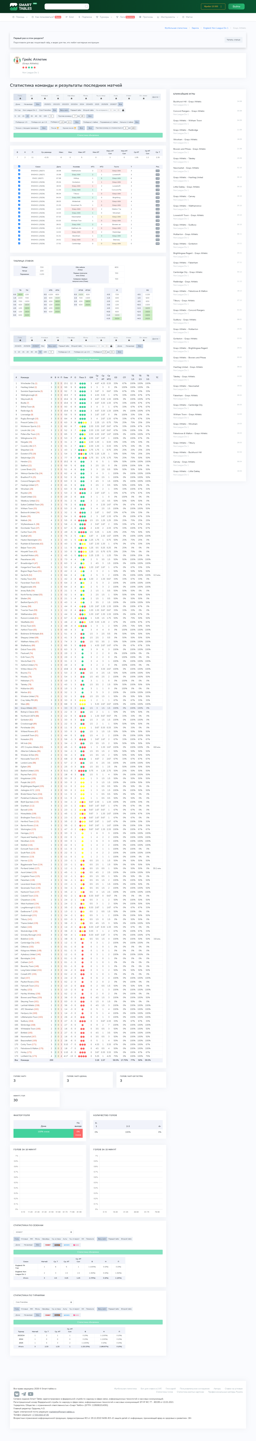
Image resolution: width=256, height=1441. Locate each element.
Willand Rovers (27, 731)
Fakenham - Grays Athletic (185, 395)
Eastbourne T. (26, 911)
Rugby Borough (27, 418)
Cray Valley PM (27, 700)
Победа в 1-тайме (90, 122)
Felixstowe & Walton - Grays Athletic (190, 433)
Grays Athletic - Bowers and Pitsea (189, 357)
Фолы (85, 95)
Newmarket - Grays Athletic (186, 168)
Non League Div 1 (30, 72)
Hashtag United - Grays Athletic (188, 367)
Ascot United (26, 872)
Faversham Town (28, 583)
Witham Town (27, 508)
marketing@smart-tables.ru (62, 1411)
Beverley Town (27, 966)
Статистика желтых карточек (190, 1391)
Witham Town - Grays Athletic (187, 414)
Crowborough (27, 723)
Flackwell (25, 653)
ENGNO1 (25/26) (38, 182)
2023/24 (74, 104)
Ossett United (26, 497)
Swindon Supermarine (30, 391)
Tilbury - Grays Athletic (184, 300)
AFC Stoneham (27, 1009)
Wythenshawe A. (28, 524)
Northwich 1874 (28, 716)
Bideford (24, 939)
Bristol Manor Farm (29, 794)
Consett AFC (26, 974)
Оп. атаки (143, 95)
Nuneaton (25, 739)
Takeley (24, 684)
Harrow (24, 860)
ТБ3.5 (147, 377)
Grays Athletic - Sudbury (184, 224)
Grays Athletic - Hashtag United (188, 177)
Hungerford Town (28, 567)
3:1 (157, 182)
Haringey (25, 833)
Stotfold (24, 845)
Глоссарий (171, 1388)
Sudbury (24, 1021)
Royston (24, 493)
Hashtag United (27, 387)
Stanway (116, 240)
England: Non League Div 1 (215, 28)
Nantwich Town (27, 892)
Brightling (116, 197)
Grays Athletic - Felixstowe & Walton (190, 291)
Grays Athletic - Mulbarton (185, 329)
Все (37, 104)
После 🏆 (55, 128)
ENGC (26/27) (38, 178)
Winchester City (28, 383)
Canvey (24, 606)
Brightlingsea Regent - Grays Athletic (190, 253)
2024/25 (89, 104)
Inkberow (25, 856)
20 (28, 116)
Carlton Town (26, 532)
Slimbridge (25, 1025)
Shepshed (25, 450)
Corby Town (26, 1044)
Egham (24, 766)
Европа (195, 28)
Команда (25, 377)
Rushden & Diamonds (30, 543)
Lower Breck (26, 469)
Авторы (217, 1388)
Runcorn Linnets (27, 618)
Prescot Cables (27, 422)
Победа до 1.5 (21, 122)
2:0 (157, 197)
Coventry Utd (26, 446)
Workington (26, 829)
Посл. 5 (82, 377)
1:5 (157, 178)
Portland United (27, 868)
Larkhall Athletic (27, 1005)
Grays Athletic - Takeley (184, 158)
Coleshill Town (27, 896)
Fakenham (25, 880)
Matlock (24, 520)
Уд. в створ (100, 95)
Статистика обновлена (88, 135)
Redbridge (25, 411)
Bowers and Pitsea (29, 997)
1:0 (157, 190)
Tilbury (76, 193)
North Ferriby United (30, 594)
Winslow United (28, 696)
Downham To (76, 205)
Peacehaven (26, 559)
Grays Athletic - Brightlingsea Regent (190, 348)
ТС (157, 377)
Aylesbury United (28, 954)
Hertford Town (27, 821)
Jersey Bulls (26, 590)
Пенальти (90, 1239)
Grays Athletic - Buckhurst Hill (187, 452)
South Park (25, 852)
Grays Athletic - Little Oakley (186, 471)
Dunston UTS (26, 453)
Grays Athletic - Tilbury (184, 442)
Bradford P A (26, 477)
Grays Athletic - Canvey (184, 196)
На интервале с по (106, 110)
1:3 (157, 236)
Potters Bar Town (28, 434)
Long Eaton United (28, 970)
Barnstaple (25, 958)
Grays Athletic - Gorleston (185, 243)
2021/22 (56, 104)
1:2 (157, 186)
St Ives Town (26, 626)
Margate (24, 442)
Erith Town (25, 657)
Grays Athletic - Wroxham (185, 424)
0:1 (157, 240)
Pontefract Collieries (29, 798)
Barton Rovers (27, 825)
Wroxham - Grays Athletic (185, 139)
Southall (24, 536)
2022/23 (65, 104)
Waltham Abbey (28, 641)
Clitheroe (24, 946)
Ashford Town (27, 629)
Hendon (24, 461)
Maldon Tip (116, 209)
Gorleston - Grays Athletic (185, 338)
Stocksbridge (26, 931)
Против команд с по (69, 116)
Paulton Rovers (27, 982)
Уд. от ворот (74, 1239)
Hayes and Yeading (29, 837)
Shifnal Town (26, 407)
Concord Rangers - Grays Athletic (189, 111)
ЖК (57, 95)
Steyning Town (27, 1001)
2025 (97, 104)
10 (19, 116)
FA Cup (18, 110)
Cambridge (76, 243)
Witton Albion (27, 669)
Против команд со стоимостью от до (113, 128)
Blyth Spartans (27, 802)
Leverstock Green (28, 884)
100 (45, 116)
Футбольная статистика (176, 28)
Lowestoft (116, 174)
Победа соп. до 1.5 (39, 122)
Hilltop (76, 178)
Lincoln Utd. (26, 430)
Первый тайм (75, 110)
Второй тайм (88, 110)
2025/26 (104, 104)
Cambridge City (27, 942)
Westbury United (28, 501)
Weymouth (25, 399)
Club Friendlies (45, 110)
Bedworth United (28, 512)
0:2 (157, 209)
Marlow (24, 692)
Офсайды (71, 95)
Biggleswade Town (29, 864)
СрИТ (103, 377)
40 (36, 116)
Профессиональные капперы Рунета (225, 1391)
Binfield (24, 1032)
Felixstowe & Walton (29, 1048)
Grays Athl (116, 171)
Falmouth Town (27, 986)
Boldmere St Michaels (30, 633)
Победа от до (59, 122)
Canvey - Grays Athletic (184, 461)
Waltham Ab (76, 228)
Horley (24, 1052)
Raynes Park (26, 774)
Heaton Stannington (29, 540)
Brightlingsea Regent (30, 786)
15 (23, 116)
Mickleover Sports (28, 426)
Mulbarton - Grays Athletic (185, 234)
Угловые (44, 95)
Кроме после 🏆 (69, 128)
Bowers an (116, 224)
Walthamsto (76, 171)
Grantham (25, 806)
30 (32, 116)
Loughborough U (28, 907)
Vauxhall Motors (27, 555)
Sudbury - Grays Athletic (184, 319)
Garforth (24, 575)
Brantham (76, 236)
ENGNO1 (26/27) (38, 171)
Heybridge (116, 232)
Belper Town (26, 547)
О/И (91, 377)
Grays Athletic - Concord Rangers (189, 310)
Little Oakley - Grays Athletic (186, 187)
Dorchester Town (28, 528)
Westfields (25, 622)
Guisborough (26, 915)
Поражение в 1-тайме (109, 122)
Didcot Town (26, 649)
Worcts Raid (26, 661)
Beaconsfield (26, 1040)
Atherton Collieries (29, 751)
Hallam (24, 927)
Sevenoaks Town (28, 888)
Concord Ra (116, 190)
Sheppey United (28, 637)
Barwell (24, 810)
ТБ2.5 (140, 377)
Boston (24, 516)
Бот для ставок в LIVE (151, 1388)
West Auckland (27, 903)
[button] (221, 6)
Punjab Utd (25, 782)
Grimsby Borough (28, 935)
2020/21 (47, 104)
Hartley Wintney (28, 993)
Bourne (24, 673)
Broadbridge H (27, 563)
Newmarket (76, 217)
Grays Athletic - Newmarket (186, 386)
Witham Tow (76, 220)
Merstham (25, 841)
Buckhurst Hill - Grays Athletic (187, 101)
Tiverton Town (27, 610)
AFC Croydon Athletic (30, 747)
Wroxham (116, 213)
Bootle (23, 403)
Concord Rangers (28, 481)
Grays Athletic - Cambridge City (188, 405)
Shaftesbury (26, 645)
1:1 (157, 217)
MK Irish (24, 743)
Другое (155, 97)
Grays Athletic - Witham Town (187, 120)
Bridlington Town (28, 817)
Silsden (24, 598)
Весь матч (64, 110)
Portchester (26, 727)
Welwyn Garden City (30, 473)
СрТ (97, 377)
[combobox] (67, 6)
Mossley (24, 676)
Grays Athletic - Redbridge (185, 130)
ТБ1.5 (132, 377)
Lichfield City (26, 1056)
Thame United (27, 923)
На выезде (28, 104)
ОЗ (115, 377)
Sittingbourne (26, 438)
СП (124, 377)
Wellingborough (28, 395)
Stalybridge (26, 457)
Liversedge (25, 414)
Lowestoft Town (27, 735)
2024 (82, 104)
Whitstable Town (28, 1028)
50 (40, 116)
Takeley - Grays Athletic (184, 376)
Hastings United (27, 485)
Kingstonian (26, 778)
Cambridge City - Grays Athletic (188, 272)
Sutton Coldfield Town (30, 504)
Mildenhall (76, 201)
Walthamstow (27, 614)
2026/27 (113, 104)
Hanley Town (26, 579)
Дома (18, 104)
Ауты (116, 95)
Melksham (25, 680)
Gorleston (76, 182)
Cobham (24, 962)
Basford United (27, 770)
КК (83, 1239)
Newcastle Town (28, 759)
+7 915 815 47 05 (40, 1414)
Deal (23, 978)
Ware (23, 704)
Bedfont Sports (27, 602)
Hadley (24, 989)
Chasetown (25, 900)
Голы (20, 95)
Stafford (24, 465)
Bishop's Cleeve (27, 712)
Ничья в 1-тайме (126, 122)
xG (31, 95)
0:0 (157, 244)
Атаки (128, 95)
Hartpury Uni (26, 1013)
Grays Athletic (27, 708)
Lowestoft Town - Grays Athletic (188, 215)
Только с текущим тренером (27, 128)
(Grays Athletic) (30, 63)
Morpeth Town (27, 551)
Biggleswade (26, 587)
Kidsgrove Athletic (28, 950)
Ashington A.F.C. (28, 790)
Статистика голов (164, 1391)
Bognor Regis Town (29, 571)
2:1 (157, 171)
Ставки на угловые (234, 1388)
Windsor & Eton (27, 755)
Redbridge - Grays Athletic (185, 281)
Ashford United (27, 665)
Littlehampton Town (29, 1017)
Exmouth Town (27, 849)
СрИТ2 (109, 377)
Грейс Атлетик (34, 59)
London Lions (26, 763)
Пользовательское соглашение (194, 1388)
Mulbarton (25, 688)
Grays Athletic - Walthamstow (187, 205)
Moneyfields (26, 813)
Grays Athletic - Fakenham (185, 262)
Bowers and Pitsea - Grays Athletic (189, 149)
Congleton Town (28, 876)
